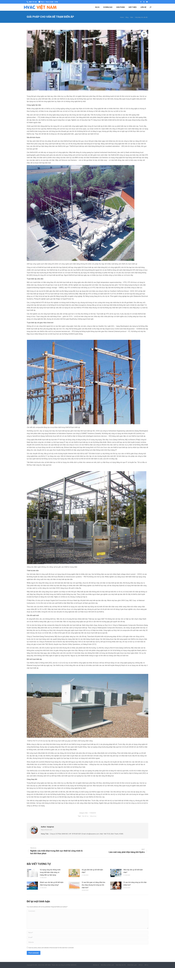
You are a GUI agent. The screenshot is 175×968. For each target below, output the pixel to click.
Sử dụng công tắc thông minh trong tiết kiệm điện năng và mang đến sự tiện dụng (50, 872)
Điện (30, 32)
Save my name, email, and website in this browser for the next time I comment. (51, 947)
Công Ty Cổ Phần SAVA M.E (68, 965)
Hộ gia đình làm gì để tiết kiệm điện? (92, 871)
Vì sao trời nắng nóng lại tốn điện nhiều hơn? (135, 883)
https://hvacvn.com (46, 829)
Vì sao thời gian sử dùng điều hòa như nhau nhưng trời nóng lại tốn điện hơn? (93, 884)
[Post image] (32, 873)
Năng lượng (93, 816)
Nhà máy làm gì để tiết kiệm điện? (133, 871)
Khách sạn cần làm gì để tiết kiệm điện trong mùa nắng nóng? (51, 883)
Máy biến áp (85, 816)
